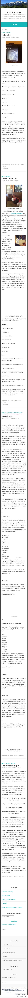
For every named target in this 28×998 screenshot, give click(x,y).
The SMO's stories (14, 12)
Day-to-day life (6, 32)
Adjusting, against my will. (8, 899)
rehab (15, 755)
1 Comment (5, 168)
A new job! (4, 903)
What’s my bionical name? (10, 178)
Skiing (20, 414)
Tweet (14, 974)
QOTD (10, 414)
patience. (11, 164)
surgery (4, 166)
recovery (17, 164)
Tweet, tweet (14, 921)
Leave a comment (19, 876)
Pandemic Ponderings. (7, 891)
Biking (3, 412)
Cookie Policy (7, 992)
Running (14, 414)
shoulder (22, 164)
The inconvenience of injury (10, 765)
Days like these (6, 895)
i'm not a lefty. (9, 400)
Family (17, 412)
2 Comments (5, 404)
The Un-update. (6, 35)
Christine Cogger (15, 37)
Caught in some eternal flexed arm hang (12, 907)
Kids (21, 412)
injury (7, 164)
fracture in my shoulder (17, 213)
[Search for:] (14, 929)
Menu (15, 24)
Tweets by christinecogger (9, 924)
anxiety (8, 755)
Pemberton (5, 414)
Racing (13, 763)
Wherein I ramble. (7, 416)
